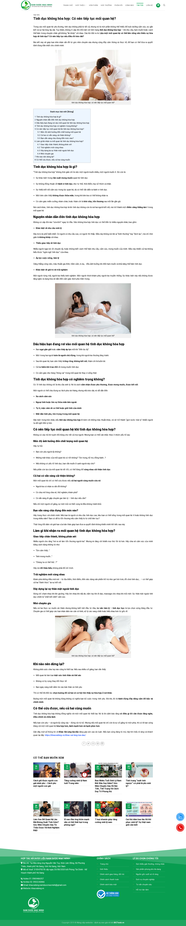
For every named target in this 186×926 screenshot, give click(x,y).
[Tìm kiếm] (164, 5)
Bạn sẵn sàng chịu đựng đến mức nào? (55, 138)
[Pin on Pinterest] (98, 744)
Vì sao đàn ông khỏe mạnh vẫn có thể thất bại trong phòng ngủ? (76, 822)
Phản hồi (118, 5)
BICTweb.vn (119, 923)
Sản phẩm (93, 5)
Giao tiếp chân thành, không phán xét (54, 144)
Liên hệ (149, 5)
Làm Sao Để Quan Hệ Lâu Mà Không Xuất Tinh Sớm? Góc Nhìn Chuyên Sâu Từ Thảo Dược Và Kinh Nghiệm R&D (46, 825)
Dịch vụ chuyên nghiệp (145, 879)
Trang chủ (68, 5)
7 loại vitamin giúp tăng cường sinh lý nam (106, 820)
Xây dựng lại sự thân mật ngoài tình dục (55, 150)
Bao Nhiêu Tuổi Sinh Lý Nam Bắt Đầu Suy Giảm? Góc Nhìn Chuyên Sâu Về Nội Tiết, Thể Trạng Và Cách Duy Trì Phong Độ (108, 786)
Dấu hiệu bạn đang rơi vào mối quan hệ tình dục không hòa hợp (62, 123)
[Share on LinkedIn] (102, 744)
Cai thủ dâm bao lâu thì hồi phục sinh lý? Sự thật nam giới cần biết (138, 822)
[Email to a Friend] (93, 744)
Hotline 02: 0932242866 (34, 882)
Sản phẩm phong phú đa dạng (148, 869)
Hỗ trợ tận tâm (142, 890)
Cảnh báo (129, 5)
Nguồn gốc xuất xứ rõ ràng (147, 874)
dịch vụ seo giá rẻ (102, 923)
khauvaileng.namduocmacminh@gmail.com (47, 885)
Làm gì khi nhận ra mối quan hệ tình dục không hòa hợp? (59, 141)
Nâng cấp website (85, 923)
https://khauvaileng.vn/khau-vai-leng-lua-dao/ (65, 735)
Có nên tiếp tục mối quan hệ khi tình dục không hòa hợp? (59, 129)
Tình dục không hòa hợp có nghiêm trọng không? (56, 126)
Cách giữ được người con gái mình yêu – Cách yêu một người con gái (45, 783)
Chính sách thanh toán (109, 879)
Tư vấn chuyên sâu (144, 884)
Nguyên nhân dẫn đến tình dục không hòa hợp (55, 120)
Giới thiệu (80, 5)
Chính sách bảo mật (108, 884)
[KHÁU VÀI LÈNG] (40, 5)
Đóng (70, 112)
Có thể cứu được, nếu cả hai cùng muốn (52, 160)
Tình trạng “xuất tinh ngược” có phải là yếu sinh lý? (138, 783)
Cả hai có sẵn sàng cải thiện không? (54, 135)
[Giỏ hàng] (158, 5)
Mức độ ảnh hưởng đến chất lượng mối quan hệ (59, 132)
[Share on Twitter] (88, 744)
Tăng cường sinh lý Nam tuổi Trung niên (75, 782)
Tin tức (140, 5)
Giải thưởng (106, 5)
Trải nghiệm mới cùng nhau (50, 147)
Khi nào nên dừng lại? (44, 157)
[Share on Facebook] (84, 744)
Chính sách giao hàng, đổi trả (112, 874)
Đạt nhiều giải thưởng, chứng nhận (150, 864)
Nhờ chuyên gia (45, 154)
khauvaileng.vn (37, 888)
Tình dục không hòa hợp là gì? (48, 117)
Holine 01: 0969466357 (33, 878)
